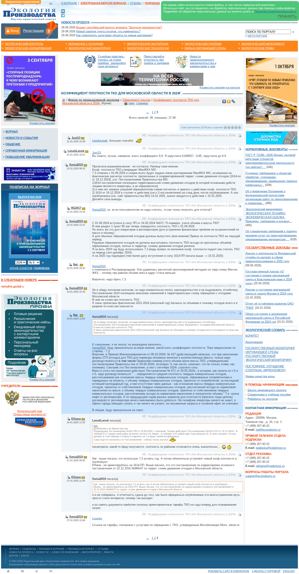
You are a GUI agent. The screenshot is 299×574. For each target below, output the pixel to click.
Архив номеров (21, 268)
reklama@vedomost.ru (270, 466)
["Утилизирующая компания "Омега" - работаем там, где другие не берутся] (152, 79)
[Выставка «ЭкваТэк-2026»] (29, 173)
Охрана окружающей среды (205, 48)
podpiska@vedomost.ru (271, 447)
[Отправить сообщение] (82, 137)
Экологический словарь (265, 330)
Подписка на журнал (30, 187)
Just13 (76, 137)
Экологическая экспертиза (147, 43)
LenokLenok (99, 140)
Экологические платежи (203, 43)
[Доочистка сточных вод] (271, 137)
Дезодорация (254, 342)
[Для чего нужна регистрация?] (48, 31)
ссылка (97, 518)
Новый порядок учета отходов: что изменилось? (108, 31)
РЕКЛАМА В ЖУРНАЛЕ (51, 549)
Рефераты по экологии (263, 399)
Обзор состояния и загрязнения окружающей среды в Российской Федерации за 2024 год (267, 317)
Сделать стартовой (266, 571)
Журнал (11, 131)
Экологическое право (257, 48)
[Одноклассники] (229, 101)
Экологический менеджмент (263, 43)
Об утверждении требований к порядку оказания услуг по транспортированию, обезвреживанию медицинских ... (271, 235)
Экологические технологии (148, 48)
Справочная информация (26, 150)
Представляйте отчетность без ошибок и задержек (156, 60)
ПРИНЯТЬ (287, 16)
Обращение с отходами (85, 43)
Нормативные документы (266, 149)
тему (131, 103)
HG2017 (76, 208)
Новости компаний (65, 552)
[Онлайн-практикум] (271, 90)
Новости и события (21, 138)
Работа (108, 552)
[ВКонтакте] (63, 10)
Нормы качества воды (260, 376)
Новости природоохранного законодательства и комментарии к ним (203, 61)
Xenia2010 (76, 164)
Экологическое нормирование (28, 48)
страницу (142, 103)
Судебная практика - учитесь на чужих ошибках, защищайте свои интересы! (112, 61)
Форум (13, 555)
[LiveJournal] (233, 101)
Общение (12, 144)
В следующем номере (19, 280)
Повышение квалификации (27, 157)
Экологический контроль (24, 43)
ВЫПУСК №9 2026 (29, 197)
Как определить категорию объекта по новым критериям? (114, 35)
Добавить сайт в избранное (228, 571)
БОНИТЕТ (252, 335)
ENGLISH (289, 571)
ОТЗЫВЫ (135, 3)
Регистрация (33, 31)
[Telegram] (63, 15)
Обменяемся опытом (136, 100)
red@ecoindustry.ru (268, 429)
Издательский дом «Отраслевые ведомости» (48, 561)
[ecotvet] (29, 336)
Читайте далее (11, 286)
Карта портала (257, 36)
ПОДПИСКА (29, 549)
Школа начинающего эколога (267, 390)
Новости (42, 552)
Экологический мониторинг (89, 48)
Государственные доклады (267, 247)
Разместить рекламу (42, 123)
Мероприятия (91, 552)
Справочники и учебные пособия (269, 394)
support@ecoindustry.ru (260, 476)
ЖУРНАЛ (14, 549)
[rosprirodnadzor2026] (29, 88)
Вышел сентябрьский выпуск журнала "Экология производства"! (119, 27)
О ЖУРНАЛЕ (69, 3)
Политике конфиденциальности (275, 11)
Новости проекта (75, 22)
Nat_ (76, 264)
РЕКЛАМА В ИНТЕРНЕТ (81, 549)
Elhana (76, 418)
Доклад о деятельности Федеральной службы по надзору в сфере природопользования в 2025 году (270, 257)
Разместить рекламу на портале (220, 87)
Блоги (25, 555)
